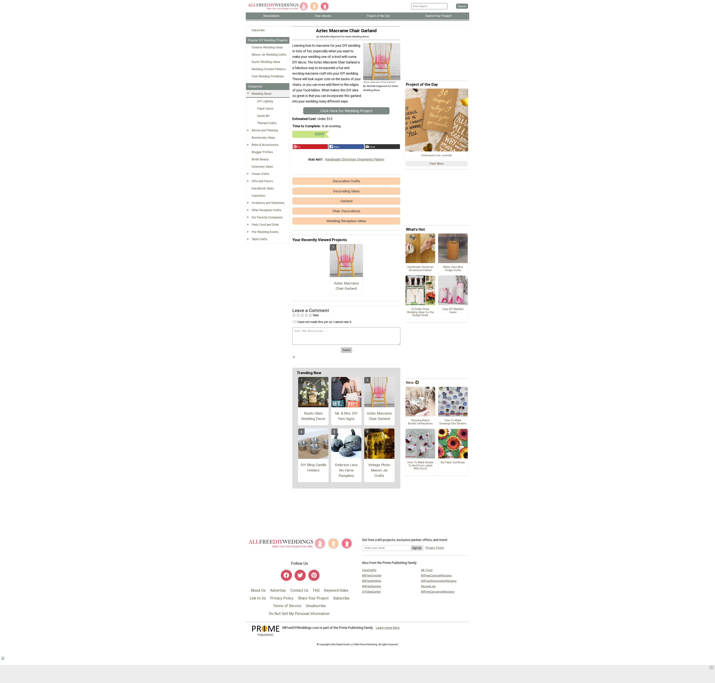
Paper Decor (265, 108)
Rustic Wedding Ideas (266, 62)
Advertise (278, 590)
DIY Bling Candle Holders (313, 467)
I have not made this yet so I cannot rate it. (324, 322)
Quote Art (263, 116)
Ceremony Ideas (262, 166)
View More (437, 163)
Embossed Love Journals (437, 155)
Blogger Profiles (262, 152)
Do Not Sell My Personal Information (299, 613)
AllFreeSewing (371, 586)
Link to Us (258, 598)
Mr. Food (426, 570)
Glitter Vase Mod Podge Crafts (453, 269)
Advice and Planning (265, 130)
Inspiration (258, 195)
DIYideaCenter (371, 592)
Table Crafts (259, 239)
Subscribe (258, 30)
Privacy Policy (281, 598)
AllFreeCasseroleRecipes (438, 592)
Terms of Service (287, 606)
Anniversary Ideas (263, 137)
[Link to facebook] (286, 575)
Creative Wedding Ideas (267, 47)
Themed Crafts (267, 123)
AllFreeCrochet (371, 575)
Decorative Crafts (346, 181)
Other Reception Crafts (266, 210)
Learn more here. (388, 628)
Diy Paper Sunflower (453, 462)
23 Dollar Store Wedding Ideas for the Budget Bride (420, 312)
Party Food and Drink (265, 224)
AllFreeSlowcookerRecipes (439, 581)
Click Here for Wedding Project (346, 111)
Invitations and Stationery (268, 203)
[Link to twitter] (300, 575)
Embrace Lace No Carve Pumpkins (346, 470)
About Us (258, 590)
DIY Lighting (265, 101)
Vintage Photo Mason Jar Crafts (379, 470)
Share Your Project (313, 598)
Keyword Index (336, 590)
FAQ (316, 590)
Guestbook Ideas (263, 188)
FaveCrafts (369, 570)
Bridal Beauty (260, 159)
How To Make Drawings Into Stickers (452, 422)
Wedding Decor (262, 93)
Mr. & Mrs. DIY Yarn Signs (346, 416)
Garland (346, 201)
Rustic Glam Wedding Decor (313, 416)
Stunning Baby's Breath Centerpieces (420, 422)
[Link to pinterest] (314, 575)
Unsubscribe (316, 606)
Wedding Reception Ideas (346, 221)
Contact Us (299, 590)
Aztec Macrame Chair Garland (346, 286)
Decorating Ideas (346, 191)
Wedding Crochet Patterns (269, 69)
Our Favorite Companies (267, 217)
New (410, 382)
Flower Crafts (260, 174)
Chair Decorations (346, 211)
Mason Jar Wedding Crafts (269, 54)
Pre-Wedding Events (265, 232)
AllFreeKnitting (371, 581)
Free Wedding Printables (268, 76)
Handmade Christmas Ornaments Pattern (354, 159)
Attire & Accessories (265, 145)
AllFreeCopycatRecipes (436, 575)
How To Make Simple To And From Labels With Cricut (420, 465)
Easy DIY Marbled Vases (453, 311)
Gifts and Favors (262, 181)
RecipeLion (428, 586)
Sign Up (416, 548)
